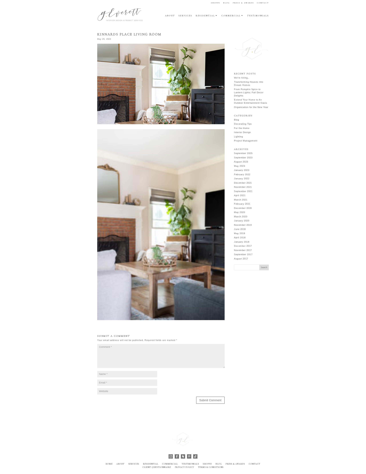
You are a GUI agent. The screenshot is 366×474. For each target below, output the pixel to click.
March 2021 (240, 199)
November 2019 (243, 225)
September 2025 (243, 153)
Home (109, 464)
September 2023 (243, 157)
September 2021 (243, 191)
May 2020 (239, 212)
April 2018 (239, 237)
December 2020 (243, 208)
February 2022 (242, 174)
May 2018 (239, 233)
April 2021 (239, 195)
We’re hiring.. (241, 78)
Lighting (238, 136)
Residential (205, 15)
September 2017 (243, 254)
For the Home (241, 128)
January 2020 (241, 220)
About (170, 15)
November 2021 (243, 187)
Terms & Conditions (211, 467)
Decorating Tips (243, 124)
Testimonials (258, 15)
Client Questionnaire (157, 467)
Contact (263, 3)
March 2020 (240, 216)
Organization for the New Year (251, 107)
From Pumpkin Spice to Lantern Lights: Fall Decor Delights (248, 92)
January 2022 (241, 178)
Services (185, 15)
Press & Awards (243, 3)
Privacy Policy (184, 467)
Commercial (231, 15)
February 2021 (242, 204)
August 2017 (241, 258)
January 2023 (241, 170)
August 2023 (241, 161)
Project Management (245, 140)
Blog (226, 3)
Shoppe (215, 3)
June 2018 (240, 229)
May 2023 (239, 166)
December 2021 (243, 183)
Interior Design (242, 132)
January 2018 (241, 242)
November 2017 (243, 250)
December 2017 (243, 246)
